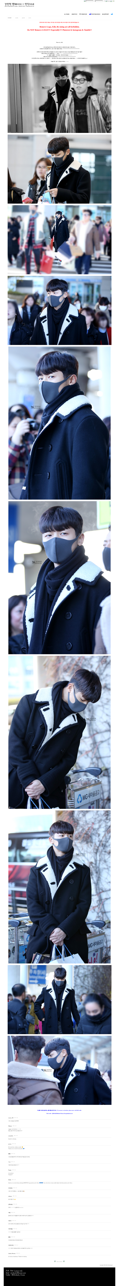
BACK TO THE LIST (59, 1261)
